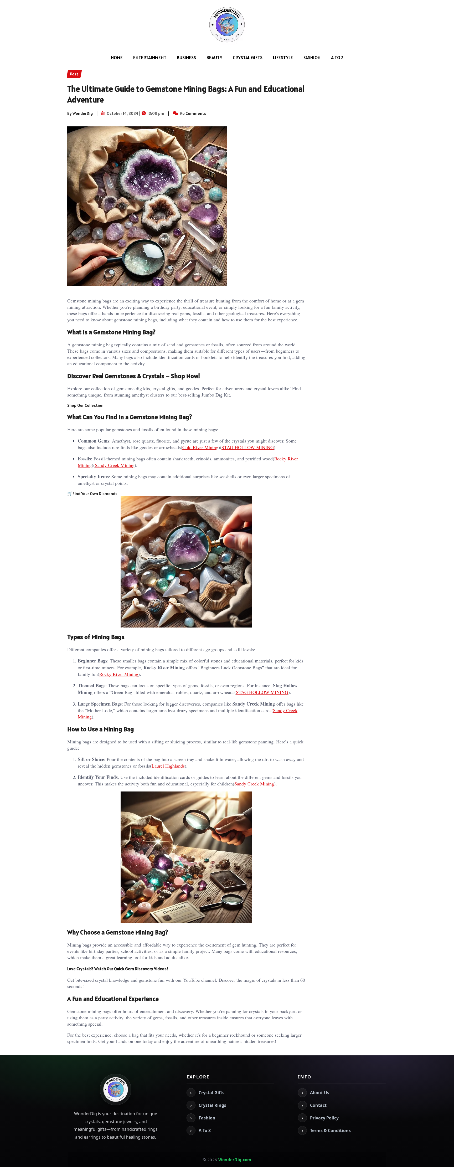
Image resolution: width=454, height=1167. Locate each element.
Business (186, 57)
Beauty (214, 57)
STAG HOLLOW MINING (247, 447)
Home (117, 57)
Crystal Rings (208, 1105)
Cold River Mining (200, 447)
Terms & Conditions (326, 1130)
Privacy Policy (320, 1118)
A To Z (337, 57)
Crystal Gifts (247, 57)
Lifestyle (283, 57)
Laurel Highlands (168, 766)
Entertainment (149, 57)
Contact (314, 1105)
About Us (315, 1093)
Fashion (312, 57)
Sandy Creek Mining (115, 465)
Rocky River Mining (118, 674)
